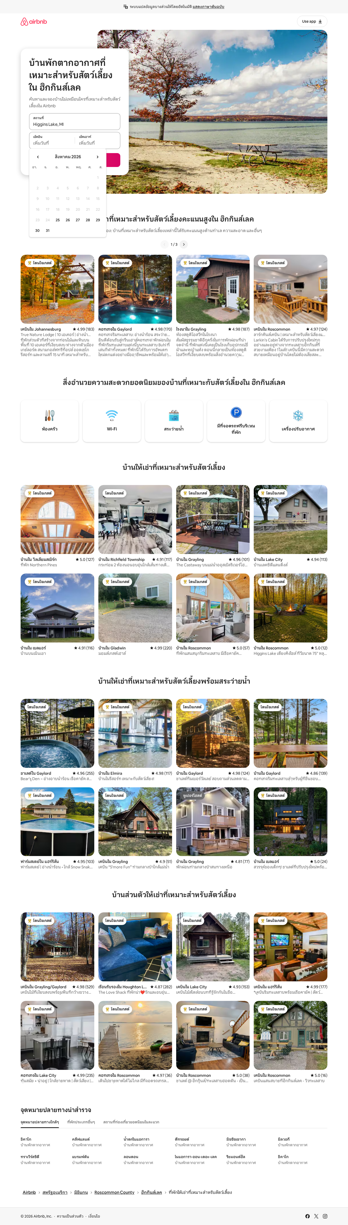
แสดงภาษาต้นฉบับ (208, 6)
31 (47, 230)
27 (78, 220)
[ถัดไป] (184, 244)
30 (37, 230)
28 (88, 220)
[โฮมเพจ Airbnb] (34, 21)
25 (58, 220)
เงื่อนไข (94, 1216)
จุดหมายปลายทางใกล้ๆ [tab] (40, 1122)
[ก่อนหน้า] (164, 244)
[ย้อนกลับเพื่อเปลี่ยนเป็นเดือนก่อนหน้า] (38, 156)
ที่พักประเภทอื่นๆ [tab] (81, 1122)
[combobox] (74, 124)
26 (68, 220)
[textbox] (52, 143)
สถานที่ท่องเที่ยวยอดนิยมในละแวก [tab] (131, 1122)
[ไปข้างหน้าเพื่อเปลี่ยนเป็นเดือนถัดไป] (97, 156)
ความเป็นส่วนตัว (70, 1216)
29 (98, 220)
